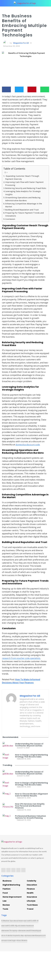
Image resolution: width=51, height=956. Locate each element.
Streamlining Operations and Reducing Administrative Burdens (22, 199)
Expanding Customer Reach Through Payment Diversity (22, 177)
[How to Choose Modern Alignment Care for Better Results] (8, 796)
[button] (6, 89)
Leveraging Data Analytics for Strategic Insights (23, 193)
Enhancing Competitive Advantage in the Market (23, 205)
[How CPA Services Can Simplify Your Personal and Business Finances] (8, 807)
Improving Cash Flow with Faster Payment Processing (24, 183)
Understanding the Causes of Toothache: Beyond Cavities (29, 745)
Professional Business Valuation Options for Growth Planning (30, 817)
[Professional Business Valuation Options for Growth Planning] (8, 818)
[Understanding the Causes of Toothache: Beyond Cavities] (8, 746)
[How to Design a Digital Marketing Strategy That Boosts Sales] (8, 757)
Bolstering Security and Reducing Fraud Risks (25, 188)
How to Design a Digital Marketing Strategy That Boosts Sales (31, 756)
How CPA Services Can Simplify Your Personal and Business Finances (29, 806)
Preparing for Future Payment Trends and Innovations (24, 214)
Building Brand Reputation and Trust (22, 209)
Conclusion (10, 219)
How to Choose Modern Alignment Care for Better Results (31, 795)
